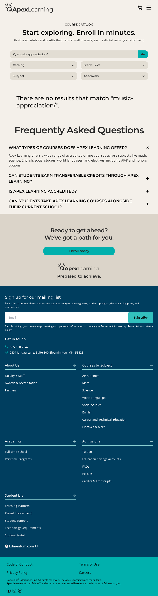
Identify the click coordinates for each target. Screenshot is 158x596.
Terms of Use (89, 564)
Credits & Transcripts (97, 481)
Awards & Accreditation (21, 383)
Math (85, 383)
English (87, 412)
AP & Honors (90, 376)
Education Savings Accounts (101, 459)
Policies (87, 474)
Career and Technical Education (104, 419)
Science (87, 390)
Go (143, 54)
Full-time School (16, 452)
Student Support (16, 521)
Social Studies (91, 405)
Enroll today (79, 251)
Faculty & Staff (14, 376)
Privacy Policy (17, 572)
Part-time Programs (18, 459)
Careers (85, 572)
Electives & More (93, 427)
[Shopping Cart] (140, 7)
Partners (11, 390)
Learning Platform (17, 506)
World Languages (94, 398)
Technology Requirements (23, 528)
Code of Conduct (20, 564)
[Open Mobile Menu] (149, 7)
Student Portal (15, 535)
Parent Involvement (18, 513)
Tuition (87, 452)
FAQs (85, 466)
